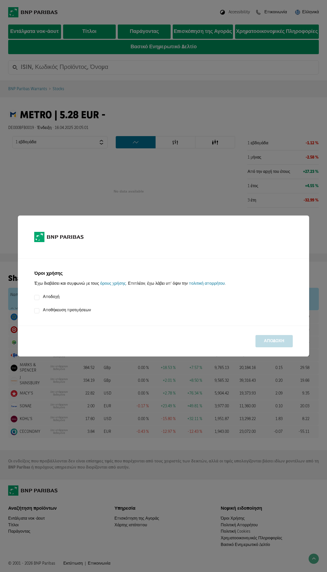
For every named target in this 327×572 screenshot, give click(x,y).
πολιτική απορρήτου (207, 284)
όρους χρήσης (113, 284)
